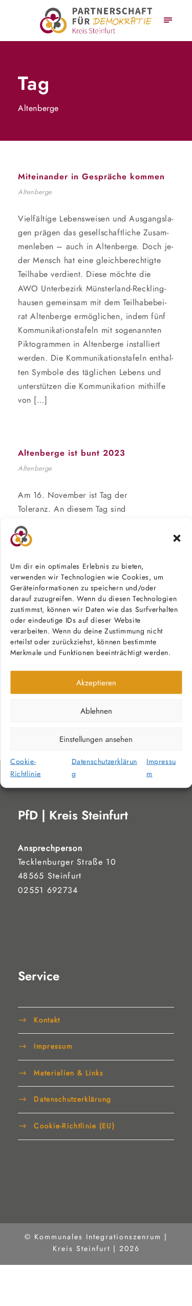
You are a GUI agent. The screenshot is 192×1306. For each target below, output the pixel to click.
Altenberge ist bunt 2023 (71, 453)
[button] (177, 538)
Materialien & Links (68, 1072)
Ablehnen (96, 710)
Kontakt (47, 1019)
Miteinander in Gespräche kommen (91, 176)
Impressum (161, 767)
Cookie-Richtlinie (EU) (74, 1125)
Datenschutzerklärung (104, 767)
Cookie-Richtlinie (25, 767)
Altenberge (35, 192)
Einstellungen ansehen (96, 738)
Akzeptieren (96, 682)
